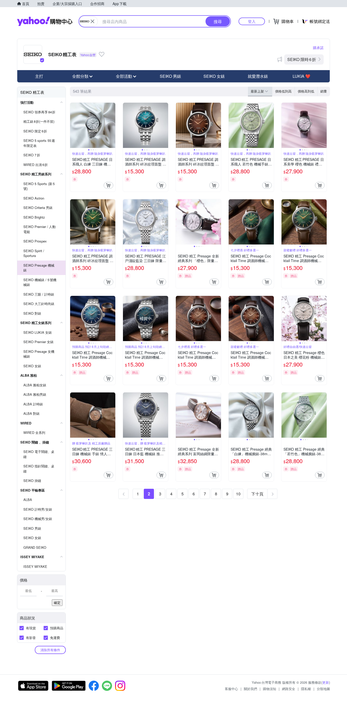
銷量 (323, 91)
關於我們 (250, 688)
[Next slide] (112, 125)
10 (238, 494)
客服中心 (231, 688)
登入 (252, 21)
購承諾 (318, 47)
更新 (325, 682)
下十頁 (257, 494)
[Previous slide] (73, 125)
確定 (57, 602)
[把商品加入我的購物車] (108, 185)
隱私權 (306, 688)
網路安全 (288, 688)
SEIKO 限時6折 (301, 59)
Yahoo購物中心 (44, 21)
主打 (39, 76)
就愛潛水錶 (258, 76)
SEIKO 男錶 (170, 76)
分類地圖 (323, 688)
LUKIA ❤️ (301, 76)
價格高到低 (306, 91)
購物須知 (269, 688)
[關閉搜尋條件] (92, 21)
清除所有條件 (50, 649)
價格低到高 (283, 91)
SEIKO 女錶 (214, 76)
